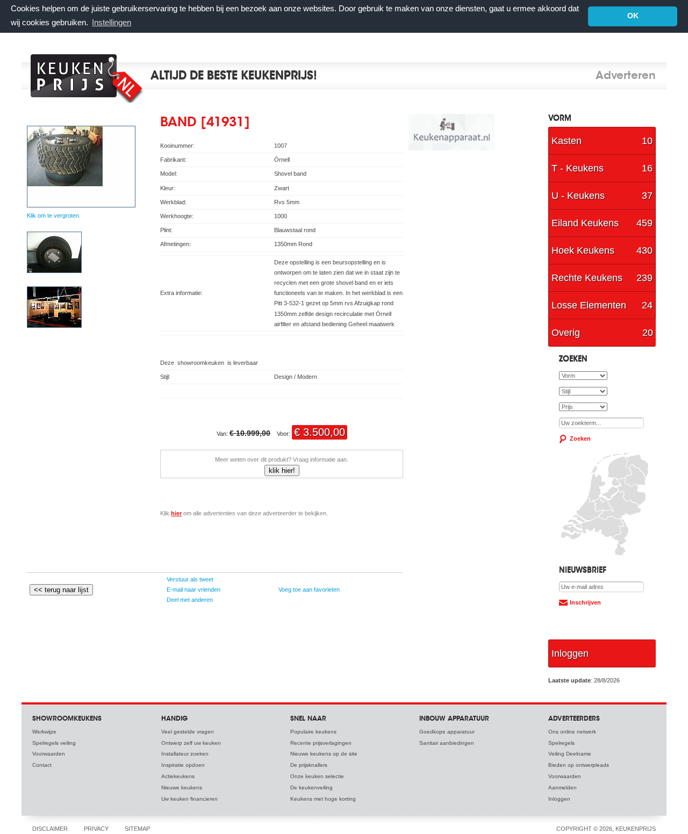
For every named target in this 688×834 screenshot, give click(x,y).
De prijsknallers (308, 765)
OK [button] (633, 16)
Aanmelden (562, 787)
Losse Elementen (602, 305)
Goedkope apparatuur (447, 732)
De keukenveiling (311, 787)
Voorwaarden (48, 754)
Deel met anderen (189, 599)
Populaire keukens (313, 732)
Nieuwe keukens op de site (323, 754)
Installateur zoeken (185, 754)
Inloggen (570, 653)
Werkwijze (44, 732)
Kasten (602, 140)
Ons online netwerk (572, 732)
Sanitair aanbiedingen (446, 743)
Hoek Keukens (602, 250)
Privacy (96, 828)
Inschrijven (585, 602)
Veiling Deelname (569, 754)
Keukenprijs (90, 76)
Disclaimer (50, 828)
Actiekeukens (178, 776)
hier (176, 513)
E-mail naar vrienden (192, 589)
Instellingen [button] (111, 22)
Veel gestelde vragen (187, 732)
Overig (602, 332)
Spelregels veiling (54, 743)
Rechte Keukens (602, 277)
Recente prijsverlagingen (321, 743)
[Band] (54, 271)
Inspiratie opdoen (183, 765)
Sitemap (137, 828)
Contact (42, 765)
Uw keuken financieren (189, 799)
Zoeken (580, 438)
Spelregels (561, 743)
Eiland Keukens (602, 223)
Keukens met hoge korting (323, 799)
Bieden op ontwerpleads (578, 765)
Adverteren (626, 76)
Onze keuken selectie (317, 776)
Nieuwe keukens (181, 787)
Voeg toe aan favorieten (308, 589)
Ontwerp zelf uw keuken (191, 743)
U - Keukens (602, 195)
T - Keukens (602, 168)
